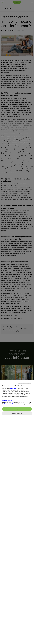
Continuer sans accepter (24, 383)
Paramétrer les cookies (17, 413)
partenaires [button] (13, 388)
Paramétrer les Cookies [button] (10, 404)
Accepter (17, 409)
